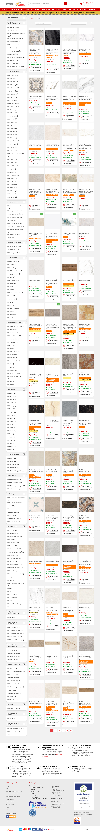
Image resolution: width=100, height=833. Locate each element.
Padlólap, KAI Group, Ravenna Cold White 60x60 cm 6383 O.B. (84, 280)
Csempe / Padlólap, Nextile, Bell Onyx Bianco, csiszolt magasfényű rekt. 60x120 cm (69, 51)
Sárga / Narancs (14, 308)
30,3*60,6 (11, 163)
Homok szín (12, 299)
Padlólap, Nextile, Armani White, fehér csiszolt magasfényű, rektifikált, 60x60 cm (52, 236)
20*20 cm (12, 191)
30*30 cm (12, 97)
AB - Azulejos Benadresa (16, 583)
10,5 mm (11, 421)
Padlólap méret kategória (12, 622)
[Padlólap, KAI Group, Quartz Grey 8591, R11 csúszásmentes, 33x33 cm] (86, 643)
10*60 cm (12, 194)
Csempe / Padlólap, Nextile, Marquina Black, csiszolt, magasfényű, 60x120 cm (35, 375)
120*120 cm (12, 188)
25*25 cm (12, 85)
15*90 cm (11, 122)
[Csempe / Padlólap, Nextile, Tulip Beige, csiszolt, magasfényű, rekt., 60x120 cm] (36, 643)
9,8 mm (11, 440)
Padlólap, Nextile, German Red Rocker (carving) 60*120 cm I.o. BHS (52, 326)
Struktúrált (12, 342)
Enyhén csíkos (13, 373)
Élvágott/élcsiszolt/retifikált (13, 612)
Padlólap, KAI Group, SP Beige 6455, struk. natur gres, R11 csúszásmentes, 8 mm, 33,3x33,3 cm (69, 326)
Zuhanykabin (46, 9)
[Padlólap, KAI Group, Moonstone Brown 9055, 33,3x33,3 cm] (86, 504)
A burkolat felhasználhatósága (14, 22)
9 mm (10, 396)
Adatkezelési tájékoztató (13, 796)
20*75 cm (12, 119)
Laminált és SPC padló (58, 9)
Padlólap (32, 19)
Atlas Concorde (13, 549)
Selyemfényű (13, 468)
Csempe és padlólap (16, 9)
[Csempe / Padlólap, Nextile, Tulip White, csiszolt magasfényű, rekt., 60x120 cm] (36, 178)
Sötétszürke (12, 315)
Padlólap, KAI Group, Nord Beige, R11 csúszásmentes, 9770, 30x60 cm (52, 375)
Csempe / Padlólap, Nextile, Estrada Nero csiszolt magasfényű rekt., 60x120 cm (85, 423)
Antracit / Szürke (14, 280)
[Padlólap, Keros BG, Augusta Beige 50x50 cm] (36, 548)
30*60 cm (12, 79)
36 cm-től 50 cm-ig (15, 634)
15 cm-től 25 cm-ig (15, 637)
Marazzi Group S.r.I (14, 536)
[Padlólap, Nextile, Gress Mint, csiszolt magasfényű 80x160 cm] (69, 178)
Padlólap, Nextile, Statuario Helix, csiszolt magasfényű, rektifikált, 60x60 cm (85, 99)
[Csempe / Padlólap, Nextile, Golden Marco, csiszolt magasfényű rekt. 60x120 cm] (36, 409)
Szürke (11, 265)
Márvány (11, 333)
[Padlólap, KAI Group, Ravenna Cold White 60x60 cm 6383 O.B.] (86, 267)
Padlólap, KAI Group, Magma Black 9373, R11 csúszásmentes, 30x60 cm (69, 562)
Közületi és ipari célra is (16, 67)
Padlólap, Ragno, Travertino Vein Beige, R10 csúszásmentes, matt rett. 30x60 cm (85, 562)
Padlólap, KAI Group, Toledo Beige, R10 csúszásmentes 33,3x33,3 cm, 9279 (34, 51)
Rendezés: (31, 23)
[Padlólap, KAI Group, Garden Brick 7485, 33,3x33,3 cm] (86, 361)
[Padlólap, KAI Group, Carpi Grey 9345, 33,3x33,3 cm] (69, 409)
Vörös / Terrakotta (14, 293)
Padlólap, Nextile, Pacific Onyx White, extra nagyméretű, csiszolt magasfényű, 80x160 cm (69, 146)
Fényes (11, 461)
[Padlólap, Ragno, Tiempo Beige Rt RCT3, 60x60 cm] (52, 458)
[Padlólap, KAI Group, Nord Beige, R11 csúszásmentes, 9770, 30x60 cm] (52, 361)
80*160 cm (12, 132)
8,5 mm (11, 393)
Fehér (10, 277)
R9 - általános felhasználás (17, 498)
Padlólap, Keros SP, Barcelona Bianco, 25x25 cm (35, 703)
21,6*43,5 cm (12, 175)
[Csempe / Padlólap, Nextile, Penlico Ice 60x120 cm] (86, 222)
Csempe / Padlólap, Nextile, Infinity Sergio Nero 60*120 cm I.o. (68, 517)
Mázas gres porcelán (15, 206)
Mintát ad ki (12, 355)
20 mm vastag (13, 681)
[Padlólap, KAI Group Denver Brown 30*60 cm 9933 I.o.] (69, 267)
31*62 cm (11, 181)
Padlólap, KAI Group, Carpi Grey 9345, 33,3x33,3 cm (68, 422)
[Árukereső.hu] (33, 813)
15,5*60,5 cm (13, 103)
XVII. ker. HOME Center (39, 6)
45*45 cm (12, 100)
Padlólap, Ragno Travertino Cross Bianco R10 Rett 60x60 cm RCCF (52, 609)
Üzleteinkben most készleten (13, 724)
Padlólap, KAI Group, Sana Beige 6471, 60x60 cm (52, 422)
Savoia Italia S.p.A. (14, 564)
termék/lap (90, 23)
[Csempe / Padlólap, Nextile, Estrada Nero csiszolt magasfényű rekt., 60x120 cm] (86, 409)
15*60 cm (12, 135)
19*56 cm (11, 178)
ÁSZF (8, 788)
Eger (46, 6)
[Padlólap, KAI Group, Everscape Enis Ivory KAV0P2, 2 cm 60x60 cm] (52, 690)
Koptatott (12, 370)
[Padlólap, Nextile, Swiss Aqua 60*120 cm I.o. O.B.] (69, 222)
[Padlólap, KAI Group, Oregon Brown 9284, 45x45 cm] (86, 313)
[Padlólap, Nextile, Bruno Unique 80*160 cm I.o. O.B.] (36, 222)
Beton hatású (13, 339)
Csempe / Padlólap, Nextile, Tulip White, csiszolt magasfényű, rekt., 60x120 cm (35, 192)
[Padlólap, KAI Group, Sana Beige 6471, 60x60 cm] (52, 409)
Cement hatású (13, 336)
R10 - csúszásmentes (15, 671)
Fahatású (12, 330)
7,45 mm (11, 424)
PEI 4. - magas (13, 480)
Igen (10, 617)
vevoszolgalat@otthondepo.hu (38, 795)
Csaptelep (28, 9)
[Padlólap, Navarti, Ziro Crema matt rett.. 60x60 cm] (36, 458)
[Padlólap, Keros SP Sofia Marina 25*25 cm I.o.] (36, 504)
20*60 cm (12, 91)
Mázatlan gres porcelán (16, 230)
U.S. (10, 588)
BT (9, 577)
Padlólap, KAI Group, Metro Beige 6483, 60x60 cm (52, 145)
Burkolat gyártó (12, 526)
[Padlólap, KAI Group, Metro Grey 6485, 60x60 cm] (52, 548)
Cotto (10, 305)
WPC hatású (12, 699)
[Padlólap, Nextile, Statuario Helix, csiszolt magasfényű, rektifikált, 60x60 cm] (86, 85)
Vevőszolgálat (10, 804)
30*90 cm (12, 125)
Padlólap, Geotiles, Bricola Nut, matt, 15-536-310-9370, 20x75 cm (86, 703)
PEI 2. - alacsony (14, 489)
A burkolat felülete (13, 454)
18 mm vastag (13, 684)
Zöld (10, 302)
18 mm (11, 434)
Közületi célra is (13, 63)
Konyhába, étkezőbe (15, 39)
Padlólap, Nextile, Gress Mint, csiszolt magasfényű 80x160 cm (69, 191)
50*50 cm (12, 169)
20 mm (11, 415)
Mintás (11, 345)
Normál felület (13, 521)
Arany (10, 296)
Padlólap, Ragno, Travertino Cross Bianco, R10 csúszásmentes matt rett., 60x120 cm (69, 610)
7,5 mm (11, 418)
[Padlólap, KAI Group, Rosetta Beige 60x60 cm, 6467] (69, 643)
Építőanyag (91, 9)
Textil (10, 367)
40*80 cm (12, 128)
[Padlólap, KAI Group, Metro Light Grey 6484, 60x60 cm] (36, 132)
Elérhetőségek (10, 810)
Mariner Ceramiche (15, 552)
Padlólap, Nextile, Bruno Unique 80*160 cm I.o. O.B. (35, 235)
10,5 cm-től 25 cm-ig (15, 640)
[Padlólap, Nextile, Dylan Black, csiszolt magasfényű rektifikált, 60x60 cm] (52, 38)
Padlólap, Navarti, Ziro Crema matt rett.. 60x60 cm (36, 471)
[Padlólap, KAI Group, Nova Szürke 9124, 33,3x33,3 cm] (69, 361)
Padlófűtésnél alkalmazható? (12, 645)
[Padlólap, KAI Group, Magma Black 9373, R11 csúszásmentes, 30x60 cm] (69, 548)
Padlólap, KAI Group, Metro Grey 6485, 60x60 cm (52, 561)
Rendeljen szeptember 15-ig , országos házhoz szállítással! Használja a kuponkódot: (50, 13)
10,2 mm (11, 443)
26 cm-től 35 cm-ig (15, 630)
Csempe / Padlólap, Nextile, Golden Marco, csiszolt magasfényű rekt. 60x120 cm (35, 423)
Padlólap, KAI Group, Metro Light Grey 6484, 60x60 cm (35, 145)
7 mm (10, 409)
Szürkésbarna (13, 274)
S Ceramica (12, 598)
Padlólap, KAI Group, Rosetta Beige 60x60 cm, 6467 (68, 656)
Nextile (11, 540)
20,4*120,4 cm (13, 141)
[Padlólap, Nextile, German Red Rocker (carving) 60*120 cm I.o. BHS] (52, 313)
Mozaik (11, 384)
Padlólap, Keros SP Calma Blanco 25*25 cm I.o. (86, 609)
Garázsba (12, 54)
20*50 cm (12, 150)
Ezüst (10, 318)
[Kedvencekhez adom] (30, 67)
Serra (10, 580)
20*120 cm (12, 94)
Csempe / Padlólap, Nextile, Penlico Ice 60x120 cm (84, 235)
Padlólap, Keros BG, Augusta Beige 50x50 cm (36, 560)
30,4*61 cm (12, 116)
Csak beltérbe (13, 60)
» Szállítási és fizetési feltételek (14, 791)
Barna (10, 268)
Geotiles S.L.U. (13, 543)
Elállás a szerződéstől (12, 794)
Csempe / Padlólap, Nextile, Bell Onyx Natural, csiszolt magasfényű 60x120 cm (86, 192)
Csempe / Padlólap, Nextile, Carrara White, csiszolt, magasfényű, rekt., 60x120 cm (52, 99)
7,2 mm (11, 437)
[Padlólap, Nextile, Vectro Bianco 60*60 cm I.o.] (36, 85)
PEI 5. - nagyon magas (15, 486)
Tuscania (11, 561)
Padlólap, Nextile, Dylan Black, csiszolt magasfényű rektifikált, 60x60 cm (52, 51)
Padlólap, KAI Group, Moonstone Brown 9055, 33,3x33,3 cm (85, 517)
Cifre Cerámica (13, 558)
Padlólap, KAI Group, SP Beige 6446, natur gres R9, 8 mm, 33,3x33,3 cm (52, 517)
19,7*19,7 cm (12, 185)
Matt (10, 458)
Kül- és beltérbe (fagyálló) (17, 34)
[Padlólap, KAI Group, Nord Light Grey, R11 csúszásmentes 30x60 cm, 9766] (69, 85)
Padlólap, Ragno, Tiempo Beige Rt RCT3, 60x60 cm (52, 471)
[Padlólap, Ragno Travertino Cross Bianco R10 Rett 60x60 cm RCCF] (52, 596)
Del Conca (12, 555)
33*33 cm (12, 138)
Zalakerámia (12, 533)
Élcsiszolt (11, 668)
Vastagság (11, 389)
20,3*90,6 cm (13, 160)
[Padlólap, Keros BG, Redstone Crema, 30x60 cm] (86, 458)
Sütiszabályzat (10, 799)
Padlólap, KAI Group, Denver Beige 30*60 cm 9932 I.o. (35, 325)
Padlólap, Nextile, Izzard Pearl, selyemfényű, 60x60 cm (35, 280)
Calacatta (12, 358)
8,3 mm (11, 412)
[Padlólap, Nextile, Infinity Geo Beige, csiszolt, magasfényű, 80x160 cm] (52, 178)
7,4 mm (11, 428)
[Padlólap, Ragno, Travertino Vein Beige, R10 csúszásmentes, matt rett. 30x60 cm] (86, 548)
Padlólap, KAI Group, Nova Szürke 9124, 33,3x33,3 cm (68, 374)
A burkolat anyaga (13, 202)
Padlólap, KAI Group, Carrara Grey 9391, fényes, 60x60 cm (34, 609)
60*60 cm (12, 75)
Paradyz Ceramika (14, 568)
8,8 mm (11, 446)
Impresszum (10, 786)
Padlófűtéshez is (14, 51)
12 (67, 730)
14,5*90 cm (12, 144)
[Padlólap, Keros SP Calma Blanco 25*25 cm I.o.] (86, 596)
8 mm (10, 400)
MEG (10, 601)
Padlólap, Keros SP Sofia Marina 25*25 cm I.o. (35, 516)
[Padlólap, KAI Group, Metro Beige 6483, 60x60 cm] (52, 132)
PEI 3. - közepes (13, 483)
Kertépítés (71, 9)
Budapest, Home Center (16, 732)
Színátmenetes (13, 361)
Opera (11, 591)
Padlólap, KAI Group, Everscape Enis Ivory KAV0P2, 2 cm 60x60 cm (52, 703)
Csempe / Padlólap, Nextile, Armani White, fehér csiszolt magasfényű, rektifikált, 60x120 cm (52, 282)
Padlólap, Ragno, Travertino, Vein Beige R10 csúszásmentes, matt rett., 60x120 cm (68, 704)
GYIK (8, 807)
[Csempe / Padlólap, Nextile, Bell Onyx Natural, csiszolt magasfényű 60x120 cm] (86, 178)
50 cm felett (12, 627)
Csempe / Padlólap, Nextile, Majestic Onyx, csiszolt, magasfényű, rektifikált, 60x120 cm (85, 146)
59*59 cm (12, 110)
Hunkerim (12, 607)
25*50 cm (12, 147)
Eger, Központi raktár (15, 729)
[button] (43, 23)
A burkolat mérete (13, 71)
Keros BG (11, 546)
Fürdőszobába (13, 42)
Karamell (11, 311)
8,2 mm (11, 431)
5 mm (10, 449)
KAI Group (12, 530)
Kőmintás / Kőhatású (15, 326)
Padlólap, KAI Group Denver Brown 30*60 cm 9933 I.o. (69, 280)
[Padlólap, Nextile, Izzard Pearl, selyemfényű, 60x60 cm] (36, 267)
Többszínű (12, 290)
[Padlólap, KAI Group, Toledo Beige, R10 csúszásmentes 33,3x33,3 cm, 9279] (36, 38)
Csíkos (11, 364)
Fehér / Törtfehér (14, 271)
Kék (10, 286)
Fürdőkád (36, 9)
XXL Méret (12, 696)
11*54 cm (11, 172)
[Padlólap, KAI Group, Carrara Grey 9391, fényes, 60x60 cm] (36, 596)
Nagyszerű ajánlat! (14, 708)
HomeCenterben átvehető (13, 713)
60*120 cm (12, 82)
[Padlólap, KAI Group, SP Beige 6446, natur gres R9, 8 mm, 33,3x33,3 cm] (52, 504)
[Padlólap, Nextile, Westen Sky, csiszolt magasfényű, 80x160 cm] (86, 38)
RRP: (30, 57)
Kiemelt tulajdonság (14, 664)
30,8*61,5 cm (12, 166)
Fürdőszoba (4, 9)
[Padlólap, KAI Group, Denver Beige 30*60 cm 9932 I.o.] (36, 313)
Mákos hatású (13, 351)
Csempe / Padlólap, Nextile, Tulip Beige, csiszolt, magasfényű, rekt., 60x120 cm (35, 657)
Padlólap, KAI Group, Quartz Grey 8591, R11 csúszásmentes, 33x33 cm (85, 657)
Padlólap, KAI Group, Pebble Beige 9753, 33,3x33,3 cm (68, 471)
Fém (10, 381)
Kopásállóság (12, 476)
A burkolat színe (13, 258)
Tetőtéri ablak (81, 9)
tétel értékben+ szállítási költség (88, 4)
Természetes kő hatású (16, 376)
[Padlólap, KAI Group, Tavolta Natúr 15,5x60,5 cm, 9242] (52, 643)
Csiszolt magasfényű (15, 687)
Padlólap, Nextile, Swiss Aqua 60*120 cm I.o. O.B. (69, 234)
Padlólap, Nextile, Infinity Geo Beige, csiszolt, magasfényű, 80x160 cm (52, 191)
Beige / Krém (13, 262)
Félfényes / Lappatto (15, 471)
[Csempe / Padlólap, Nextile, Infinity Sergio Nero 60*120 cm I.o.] (69, 504)
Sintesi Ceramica (14, 604)
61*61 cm (11, 113)
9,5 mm (11, 403)
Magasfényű (12, 464)
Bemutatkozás (10, 802)
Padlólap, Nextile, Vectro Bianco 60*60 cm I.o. (35, 97)
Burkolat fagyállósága (14, 242)
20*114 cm (12, 197)
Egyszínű (11, 348)
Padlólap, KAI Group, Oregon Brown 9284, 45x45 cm (84, 325)
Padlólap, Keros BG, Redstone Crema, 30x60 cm (85, 471)
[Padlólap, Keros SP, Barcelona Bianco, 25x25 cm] (36, 690)
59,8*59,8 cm (13, 107)
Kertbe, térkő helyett (15, 57)
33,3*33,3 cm (12, 88)
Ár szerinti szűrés (13, 17)
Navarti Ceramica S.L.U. (16, 574)
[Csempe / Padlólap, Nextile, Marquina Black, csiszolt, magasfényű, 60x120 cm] (36, 361)
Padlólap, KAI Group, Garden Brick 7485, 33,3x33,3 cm (84, 374)
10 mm (11, 406)
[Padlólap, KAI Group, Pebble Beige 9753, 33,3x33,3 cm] (69, 458)
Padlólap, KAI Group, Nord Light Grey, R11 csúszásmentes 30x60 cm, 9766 (69, 99)
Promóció (10, 704)
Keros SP (11, 571)
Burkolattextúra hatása (15, 322)
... (63, 730)
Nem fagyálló (13, 253)
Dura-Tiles (12, 594)
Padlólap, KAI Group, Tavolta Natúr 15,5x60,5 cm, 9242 (52, 656)
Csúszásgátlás (12, 494)
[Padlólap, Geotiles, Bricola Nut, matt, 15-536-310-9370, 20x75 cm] (86, 690)
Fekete (11, 283)
